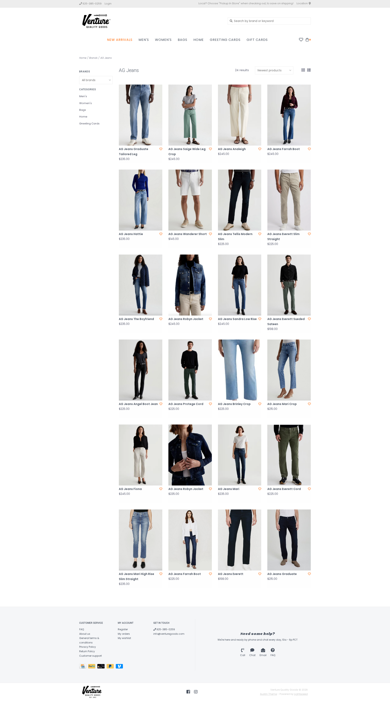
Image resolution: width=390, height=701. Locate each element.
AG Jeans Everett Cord (284, 489)
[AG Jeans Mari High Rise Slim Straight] (140, 539)
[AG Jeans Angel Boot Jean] (140, 370)
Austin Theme (268, 694)
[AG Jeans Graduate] (289, 539)
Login (108, 3)
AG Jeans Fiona (130, 489)
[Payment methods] (83, 667)
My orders (124, 634)
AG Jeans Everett (230, 574)
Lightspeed (301, 694)
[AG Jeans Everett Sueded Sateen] (289, 285)
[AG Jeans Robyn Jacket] (190, 285)
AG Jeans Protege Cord (185, 404)
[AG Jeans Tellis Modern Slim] (239, 200)
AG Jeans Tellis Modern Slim (235, 236)
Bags (182, 39)
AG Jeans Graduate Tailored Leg (133, 151)
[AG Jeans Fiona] (140, 455)
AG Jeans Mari (228, 489)
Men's (144, 39)
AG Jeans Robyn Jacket (185, 319)
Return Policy (87, 651)
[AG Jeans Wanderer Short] (190, 200)
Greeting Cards (225, 39)
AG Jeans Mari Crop (282, 404)
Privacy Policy (87, 647)
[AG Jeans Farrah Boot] (289, 115)
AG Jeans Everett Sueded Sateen (286, 321)
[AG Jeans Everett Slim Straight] (289, 200)
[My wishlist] (301, 39)
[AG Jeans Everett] (239, 539)
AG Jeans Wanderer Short (187, 234)
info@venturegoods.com (168, 634)
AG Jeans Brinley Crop (234, 404)
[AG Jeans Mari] (239, 455)
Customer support (90, 655)
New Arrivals (119, 39)
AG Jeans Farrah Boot (283, 149)
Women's (163, 39)
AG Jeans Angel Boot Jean (138, 404)
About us (84, 634)
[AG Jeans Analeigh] (239, 115)
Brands (93, 58)
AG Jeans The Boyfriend (136, 319)
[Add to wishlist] (160, 149)
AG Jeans (106, 58)
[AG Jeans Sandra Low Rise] (239, 285)
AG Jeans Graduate (282, 574)
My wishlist (124, 638)
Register (123, 629)
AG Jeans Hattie (131, 234)
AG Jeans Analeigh (232, 149)
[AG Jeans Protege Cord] (190, 370)
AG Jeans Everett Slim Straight (283, 236)
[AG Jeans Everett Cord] (289, 455)
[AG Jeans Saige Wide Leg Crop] (190, 115)
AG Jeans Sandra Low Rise (237, 319)
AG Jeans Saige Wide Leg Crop (187, 151)
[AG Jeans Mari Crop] (289, 370)
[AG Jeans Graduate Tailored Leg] (140, 115)
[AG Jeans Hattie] (140, 200)
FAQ (81, 629)
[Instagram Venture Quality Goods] (195, 692)
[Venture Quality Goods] (150, 21)
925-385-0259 (165, 629)
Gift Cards (257, 39)
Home (198, 39)
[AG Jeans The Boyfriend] (140, 285)
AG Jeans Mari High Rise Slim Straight (136, 576)
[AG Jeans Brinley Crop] (239, 370)
